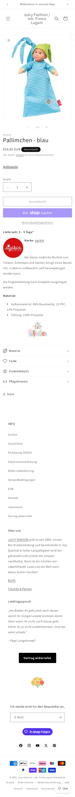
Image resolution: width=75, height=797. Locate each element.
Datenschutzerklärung (22, 462)
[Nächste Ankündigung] (67, 4)
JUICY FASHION (18, 539)
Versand (20, 155)
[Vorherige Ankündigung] (7, 4)
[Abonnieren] (60, 717)
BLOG (11, 580)
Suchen (13, 434)
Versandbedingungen (22, 480)
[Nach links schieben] (28, 127)
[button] (8, 18)
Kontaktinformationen (53, 788)
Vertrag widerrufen (20, 516)
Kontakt (13, 498)
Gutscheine (15, 443)
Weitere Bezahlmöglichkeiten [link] (37, 222)
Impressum (15, 507)
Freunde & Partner (20, 589)
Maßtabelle (10, 167)
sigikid (39, 240)
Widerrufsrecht (26, 782)
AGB (10, 489)
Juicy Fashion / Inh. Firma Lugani (35, 777)
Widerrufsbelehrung (21, 471)
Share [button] (10, 394)
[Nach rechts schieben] (46, 127)
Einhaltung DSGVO (20, 452)
